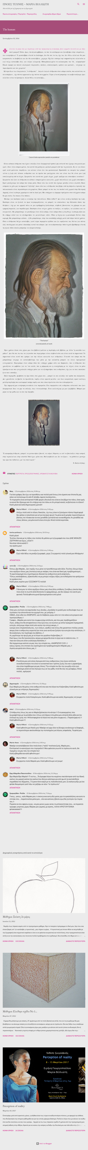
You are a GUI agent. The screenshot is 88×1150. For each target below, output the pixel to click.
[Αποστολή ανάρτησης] (4, 474)
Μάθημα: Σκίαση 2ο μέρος (16, 916)
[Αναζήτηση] (78, 4)
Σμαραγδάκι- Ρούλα (17, 607)
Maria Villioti (21, 509)
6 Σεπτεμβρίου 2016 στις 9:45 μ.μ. (41, 586)
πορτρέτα (19, 474)
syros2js (13, 566)
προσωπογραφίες (32, 474)
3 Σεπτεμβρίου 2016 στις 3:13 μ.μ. (27, 709)
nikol (11, 709)
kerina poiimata (16, 532)
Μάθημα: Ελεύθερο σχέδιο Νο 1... (20, 1011)
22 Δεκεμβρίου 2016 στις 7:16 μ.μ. (39, 793)
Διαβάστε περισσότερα (75, 941)
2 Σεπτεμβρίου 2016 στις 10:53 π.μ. (36, 532)
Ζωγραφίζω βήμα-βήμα (52, 14)
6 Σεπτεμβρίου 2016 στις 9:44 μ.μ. (41, 550)
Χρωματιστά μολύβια (48, 474)
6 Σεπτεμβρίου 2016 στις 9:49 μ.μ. (41, 694)
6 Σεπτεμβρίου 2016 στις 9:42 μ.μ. (41, 509)
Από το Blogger (45, 1143)
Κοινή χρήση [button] (77, 474)
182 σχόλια (19, 1036)
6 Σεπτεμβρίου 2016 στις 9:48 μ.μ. (41, 658)
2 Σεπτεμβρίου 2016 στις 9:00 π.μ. (27, 491)
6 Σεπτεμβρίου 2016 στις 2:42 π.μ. (33, 743)
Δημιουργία (14, 684)
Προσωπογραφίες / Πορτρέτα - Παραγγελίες (20, 14)
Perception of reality (14, 1106)
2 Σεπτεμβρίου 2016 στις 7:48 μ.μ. (39, 607)
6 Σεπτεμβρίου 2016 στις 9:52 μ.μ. (41, 725)
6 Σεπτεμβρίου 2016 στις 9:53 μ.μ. (41, 758)
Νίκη (11, 491)
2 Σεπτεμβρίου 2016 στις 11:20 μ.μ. (33, 684)
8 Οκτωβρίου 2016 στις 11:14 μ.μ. (45, 773)
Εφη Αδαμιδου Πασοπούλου (20, 773)
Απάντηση (15, 527)
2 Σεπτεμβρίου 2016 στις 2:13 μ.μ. (30, 566)
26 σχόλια (19, 1130)
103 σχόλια (19, 941)
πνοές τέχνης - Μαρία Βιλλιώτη (26, 4)
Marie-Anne (14, 743)
